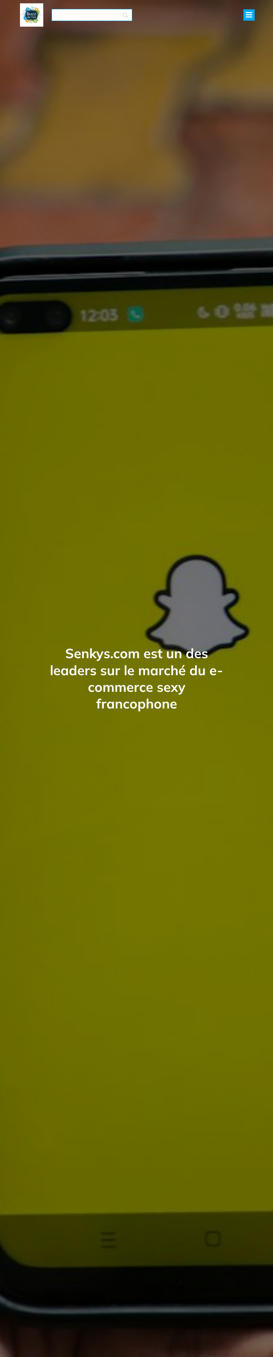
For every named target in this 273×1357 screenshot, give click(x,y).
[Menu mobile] (249, 15)
